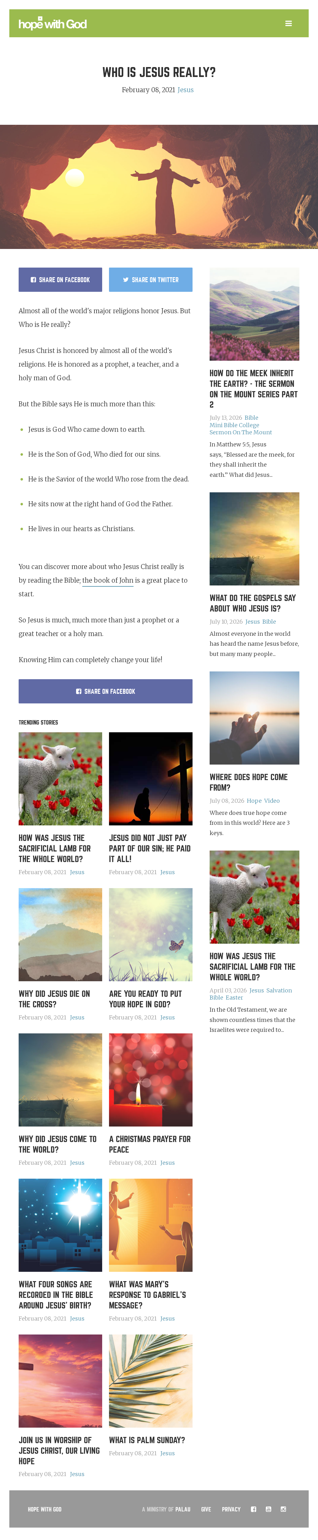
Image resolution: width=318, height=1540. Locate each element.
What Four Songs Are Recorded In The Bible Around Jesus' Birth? (56, 1295)
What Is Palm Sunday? (147, 1440)
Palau (182, 1509)
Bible (251, 417)
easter (234, 997)
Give (206, 1509)
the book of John (108, 580)
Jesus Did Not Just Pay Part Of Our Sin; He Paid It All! (150, 849)
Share (64, 280)
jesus (186, 90)
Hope (254, 800)
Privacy (231, 1509)
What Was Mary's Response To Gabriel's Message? (147, 1295)
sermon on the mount (241, 432)
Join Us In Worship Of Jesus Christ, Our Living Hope (59, 1451)
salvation (279, 990)
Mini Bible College (234, 425)
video (272, 800)
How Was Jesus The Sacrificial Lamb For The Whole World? (55, 849)
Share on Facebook (109, 691)
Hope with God (44, 1509)
